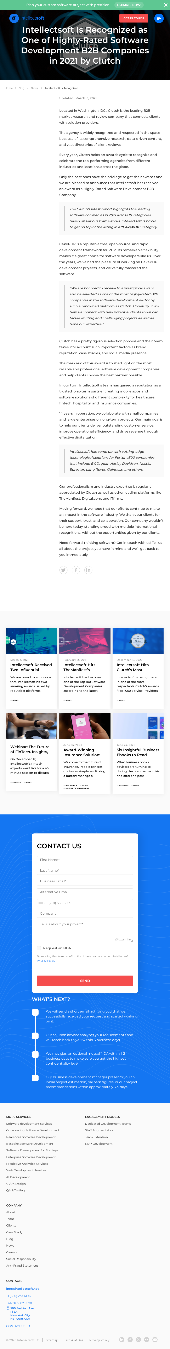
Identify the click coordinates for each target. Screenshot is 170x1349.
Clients (11, 1225)
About (10, 1212)
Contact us (16, 1326)
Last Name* (49, 870)
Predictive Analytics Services (27, 1164)
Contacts (14, 1280)
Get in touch (134, 18)
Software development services (29, 1124)
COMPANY (14, 1205)
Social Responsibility (21, 1259)
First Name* (50, 860)
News (35, 88)
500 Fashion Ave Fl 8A (22, 1309)
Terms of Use (73, 1340)
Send (85, 981)
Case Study (14, 1232)
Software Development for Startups (32, 1150)
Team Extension (96, 1137)
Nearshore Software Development (31, 1137)
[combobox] (42, 903)
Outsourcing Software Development (32, 1130)
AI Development (18, 1177)
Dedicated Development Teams (108, 1124)
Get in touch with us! (134, 543)
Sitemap (52, 1340)
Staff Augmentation (99, 1130)
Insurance (71, 785)
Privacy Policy (46, 960)
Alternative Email (54, 892)
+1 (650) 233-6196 (18, 1296)
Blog (21, 88)
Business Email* (53, 881)
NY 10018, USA (20, 1318)
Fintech (16, 782)
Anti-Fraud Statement (22, 1265)
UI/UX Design (16, 1184)
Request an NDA (57, 948)
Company (48, 913)
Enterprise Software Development (31, 1157)
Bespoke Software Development (29, 1144)
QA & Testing (15, 1190)
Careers (11, 1252)
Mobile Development (77, 788)
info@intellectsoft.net (22, 1289)
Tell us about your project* (61, 924)
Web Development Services (26, 1170)
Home (9, 88)
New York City (20, 1315)
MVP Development (99, 1144)
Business (123, 785)
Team (10, 1219)
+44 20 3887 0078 (19, 1303)
